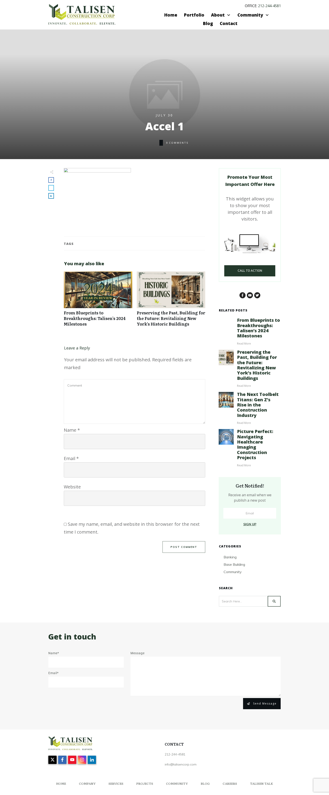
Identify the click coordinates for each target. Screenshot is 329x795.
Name (72, 430)
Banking (230, 557)
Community (233, 572)
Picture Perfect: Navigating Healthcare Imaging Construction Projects (255, 444)
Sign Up (249, 524)
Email (71, 458)
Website (72, 487)
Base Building (234, 564)
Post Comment (184, 547)
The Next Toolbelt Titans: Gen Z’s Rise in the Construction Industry (258, 404)
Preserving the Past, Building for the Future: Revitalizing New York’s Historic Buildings (171, 301)
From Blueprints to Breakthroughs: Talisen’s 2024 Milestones (98, 301)
